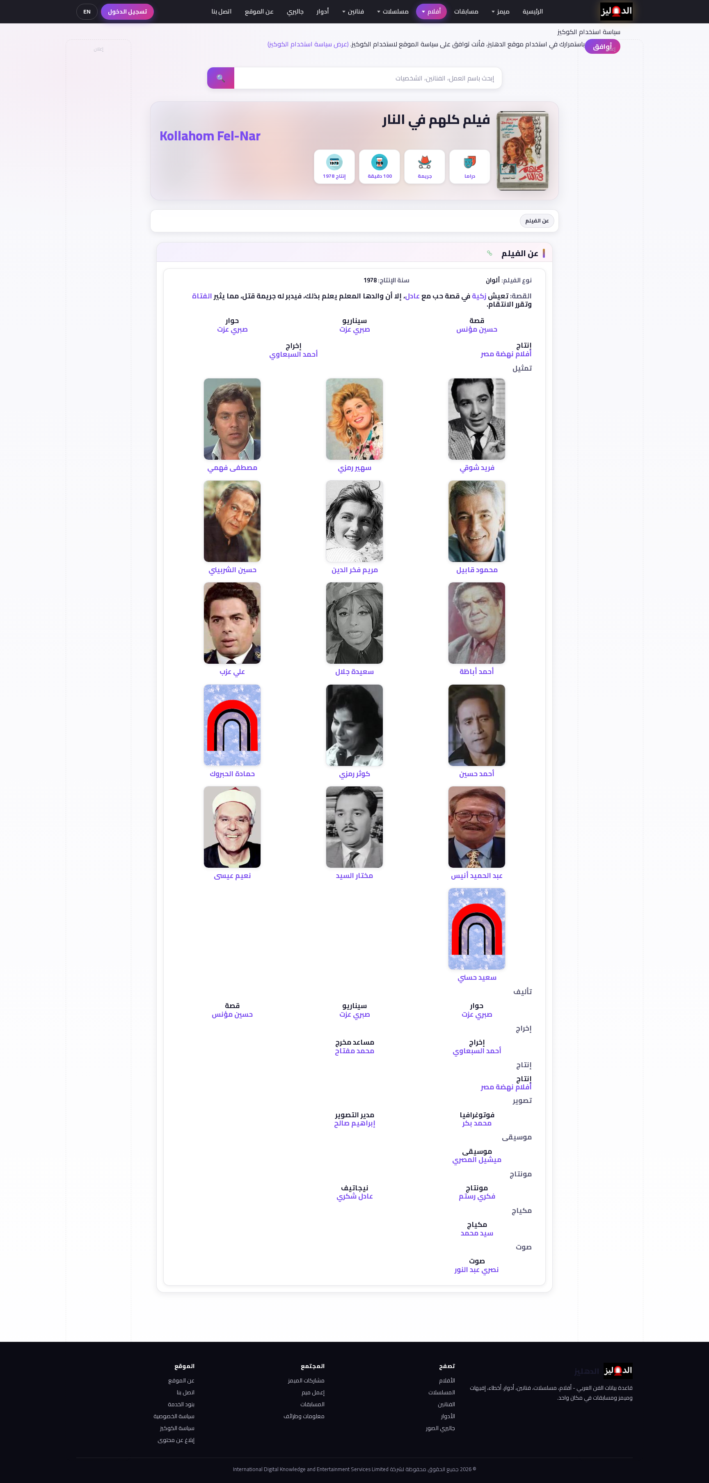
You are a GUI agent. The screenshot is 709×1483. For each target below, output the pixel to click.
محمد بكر (477, 1123)
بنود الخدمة (181, 1404)
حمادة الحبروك (232, 773)
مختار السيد (354, 875)
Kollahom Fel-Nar (210, 135)
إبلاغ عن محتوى (176, 1440)
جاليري (295, 11)
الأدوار (448, 1416)
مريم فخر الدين (355, 569)
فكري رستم (477, 1196)
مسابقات (466, 11)
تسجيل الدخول (127, 11)
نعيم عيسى (232, 875)
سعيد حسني (476, 977)
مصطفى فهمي (232, 467)
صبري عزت (354, 329)
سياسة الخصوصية (173, 1416)
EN (87, 11)
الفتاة (202, 296)
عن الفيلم (537, 220)
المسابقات (312, 1404)
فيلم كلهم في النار (436, 119)
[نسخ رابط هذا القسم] (489, 253)
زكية (479, 296)
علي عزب (232, 671)
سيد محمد (477, 1233)
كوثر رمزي (354, 773)
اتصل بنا (221, 11)
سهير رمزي (354, 467)
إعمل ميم (313, 1392)
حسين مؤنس (476, 329)
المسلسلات (441, 1392)
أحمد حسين (476, 773)
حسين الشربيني (232, 569)
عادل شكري (354, 1196)
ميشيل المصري (476, 1159)
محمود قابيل (477, 569)
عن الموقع (259, 11)
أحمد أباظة (477, 671)
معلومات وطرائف (304, 1416)
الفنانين (446, 1404)
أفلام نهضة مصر (506, 353)
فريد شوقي (477, 467)
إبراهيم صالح (354, 1123)
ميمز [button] (503, 11)
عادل (412, 296)
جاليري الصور (440, 1428)
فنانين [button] (356, 11)
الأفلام (447, 1380)
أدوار (323, 11)
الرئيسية (533, 11)
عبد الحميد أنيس (477, 875)
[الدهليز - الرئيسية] (616, 11)
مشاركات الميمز (306, 1380)
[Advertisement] (98, 179)
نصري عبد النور (477, 1269)
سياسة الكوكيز (177, 1428)
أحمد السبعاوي (293, 354)
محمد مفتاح (354, 1050)
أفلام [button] (434, 11)
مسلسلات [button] (396, 11)
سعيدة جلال (354, 671)
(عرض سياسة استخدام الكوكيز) (308, 44)
